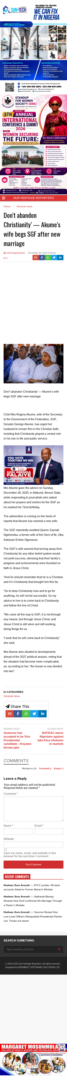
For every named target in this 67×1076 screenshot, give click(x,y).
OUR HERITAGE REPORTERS (33, 197)
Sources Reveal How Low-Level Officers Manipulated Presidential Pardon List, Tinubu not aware (33, 916)
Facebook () (45, 768)
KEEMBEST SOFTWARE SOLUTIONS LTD (39, 967)
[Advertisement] (33, 300)
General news (12, 696)
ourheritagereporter (15, 253)
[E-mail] (36, 257)
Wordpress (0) (29, 768)
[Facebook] (42, 257)
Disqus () (58, 768)
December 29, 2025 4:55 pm (42, 253)
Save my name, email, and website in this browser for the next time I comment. (30, 855)
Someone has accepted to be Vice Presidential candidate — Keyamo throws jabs (17, 740)
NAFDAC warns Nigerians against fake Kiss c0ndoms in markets (50, 738)
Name (8, 825)
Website (9, 838)
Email (39, 825)
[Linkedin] (60, 257)
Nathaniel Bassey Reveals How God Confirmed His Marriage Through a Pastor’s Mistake (33, 901)
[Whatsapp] (48, 257)
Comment (11, 793)
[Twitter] (54, 257)
